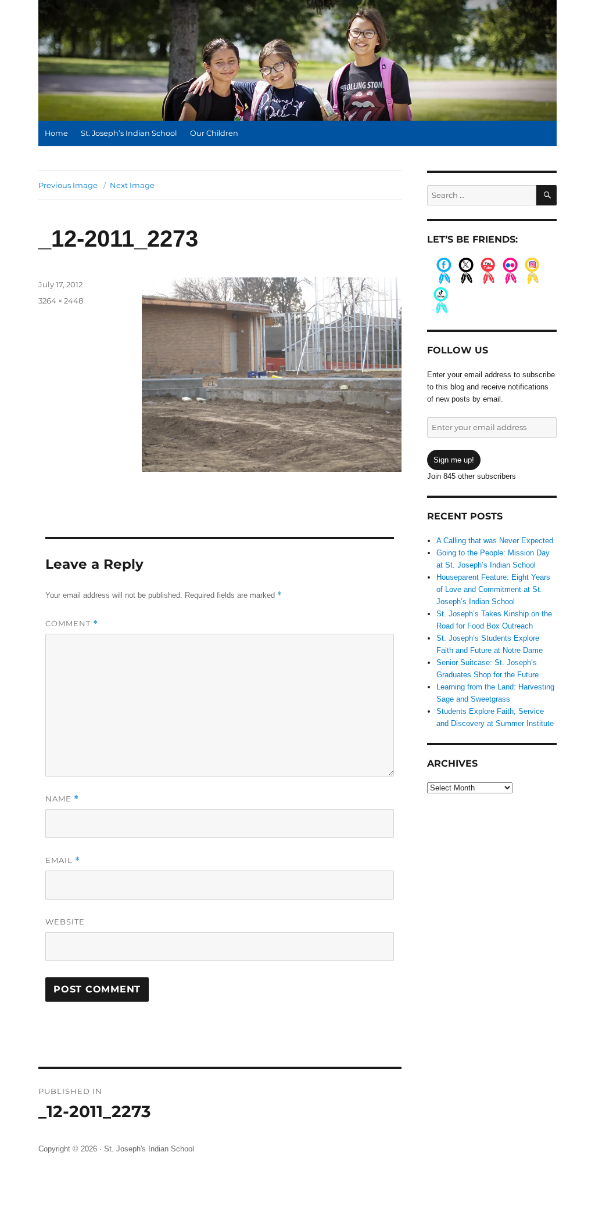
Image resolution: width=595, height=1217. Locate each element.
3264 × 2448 (60, 300)
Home (56, 133)
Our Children (214, 133)
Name (62, 799)
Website (65, 921)
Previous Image (68, 185)
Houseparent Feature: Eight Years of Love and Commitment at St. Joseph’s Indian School (493, 589)
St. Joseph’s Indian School (129, 133)
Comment (71, 624)
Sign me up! (453, 460)
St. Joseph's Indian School (149, 1148)
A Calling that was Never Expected (494, 540)
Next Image (132, 185)
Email (62, 860)
